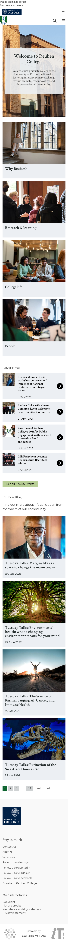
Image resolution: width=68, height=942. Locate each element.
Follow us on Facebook (17, 878)
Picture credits (12, 905)
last (48, 788)
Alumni (7, 851)
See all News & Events (20, 483)
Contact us (9, 846)
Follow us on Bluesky (16, 873)
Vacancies (9, 857)
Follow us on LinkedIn (16, 867)
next (38, 788)
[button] (63, 11)
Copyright (9, 901)
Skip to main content (11, 5)
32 (29, 788)
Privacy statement (14, 912)
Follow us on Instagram (17, 862)
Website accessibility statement (22, 909)
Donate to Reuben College (20, 883)
